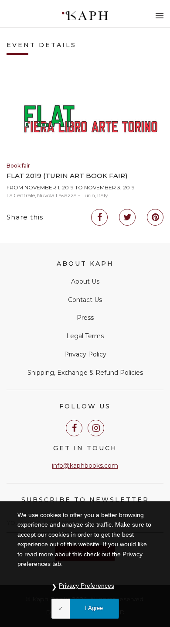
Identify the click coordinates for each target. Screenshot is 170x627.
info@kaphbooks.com (85, 465)
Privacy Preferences (86, 585)
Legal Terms (85, 336)
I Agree (94, 608)
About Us (85, 281)
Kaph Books (85, 15)
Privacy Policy (85, 354)
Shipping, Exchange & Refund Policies (85, 373)
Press (85, 318)
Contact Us (85, 300)
